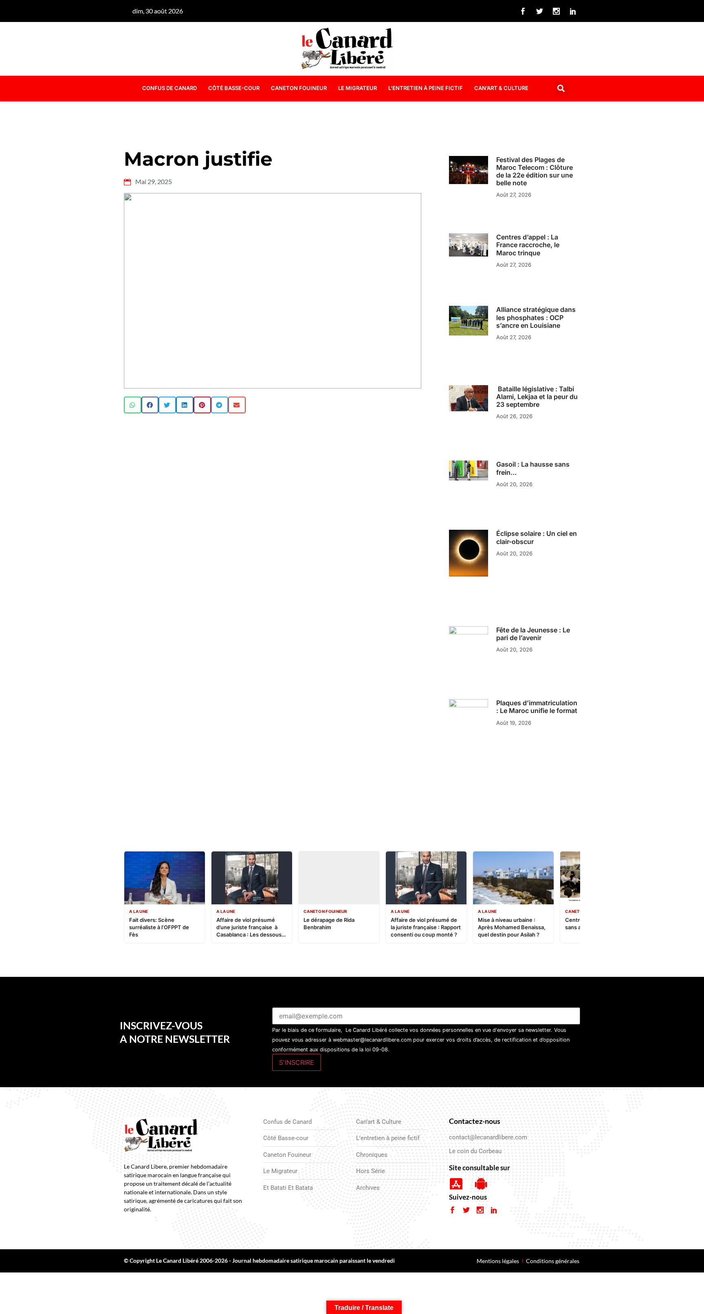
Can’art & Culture (501, 88)
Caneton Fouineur (299, 88)
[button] (561, 88)
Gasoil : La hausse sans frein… (533, 468)
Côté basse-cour (234, 88)
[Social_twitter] (540, 11)
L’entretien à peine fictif (425, 88)
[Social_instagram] (556, 11)
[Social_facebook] (523, 11)
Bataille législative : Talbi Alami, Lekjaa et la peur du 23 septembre (537, 396)
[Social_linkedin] (573, 11)
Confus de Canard (169, 88)
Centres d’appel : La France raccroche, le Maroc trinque (527, 245)
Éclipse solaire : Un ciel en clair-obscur (536, 537)
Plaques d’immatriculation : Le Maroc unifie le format (536, 707)
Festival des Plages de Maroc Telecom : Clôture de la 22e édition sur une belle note (534, 171)
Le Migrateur (357, 88)
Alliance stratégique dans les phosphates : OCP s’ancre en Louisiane (536, 317)
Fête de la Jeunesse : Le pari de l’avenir (533, 634)
